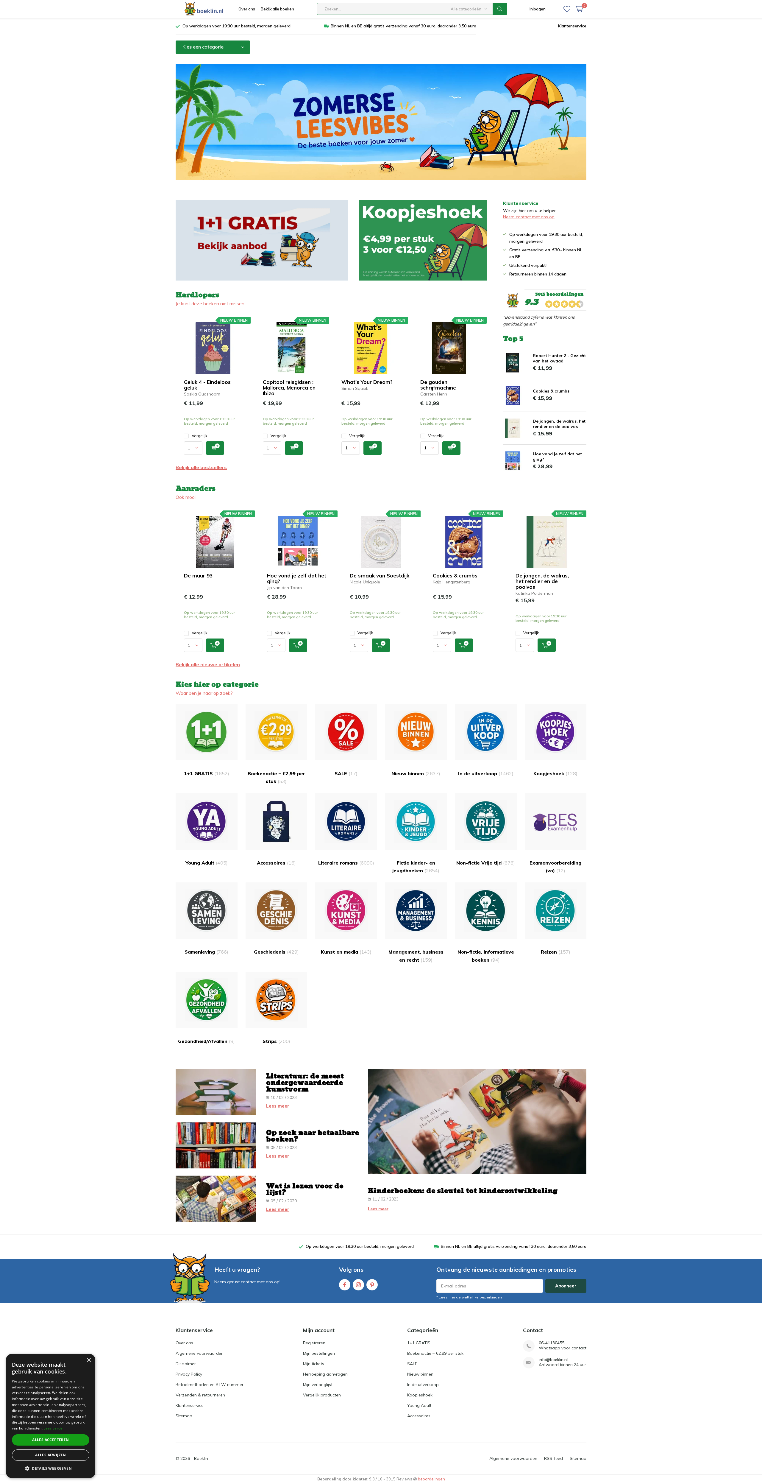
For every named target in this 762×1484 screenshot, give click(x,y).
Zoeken (500, 9)
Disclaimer (186, 1363)
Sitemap (184, 1415)
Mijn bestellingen (319, 1353)
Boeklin (201, 1458)
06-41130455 (551, 1343)
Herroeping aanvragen (325, 1374)
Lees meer (277, 1106)
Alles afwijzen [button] (50, 1454)
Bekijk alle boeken (277, 9)
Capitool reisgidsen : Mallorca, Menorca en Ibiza (289, 387)
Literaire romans (346, 863)
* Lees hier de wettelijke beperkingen (469, 1297)
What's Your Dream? (367, 382)
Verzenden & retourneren (200, 1395)
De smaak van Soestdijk (379, 575)
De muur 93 (198, 575)
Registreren (314, 1343)
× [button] (88, 1360)
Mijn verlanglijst (317, 1384)
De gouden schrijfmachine (438, 385)
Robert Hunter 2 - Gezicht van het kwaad (559, 358)
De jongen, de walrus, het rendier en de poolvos (559, 423)
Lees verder (53, 1428)
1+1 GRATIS (206, 773)
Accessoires (276, 863)
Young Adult (206, 863)
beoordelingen (431, 1479)
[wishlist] (566, 9)
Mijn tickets (313, 1363)
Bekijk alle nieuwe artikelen (208, 664)
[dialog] (50, 1416)
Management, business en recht (416, 956)
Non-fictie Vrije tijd (485, 863)
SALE (346, 773)
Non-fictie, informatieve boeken (485, 956)
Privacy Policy (189, 1374)
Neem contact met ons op (529, 216)
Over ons (246, 9)
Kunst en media (346, 952)
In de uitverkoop (485, 773)
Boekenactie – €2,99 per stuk (276, 777)
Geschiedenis (276, 952)
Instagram (358, 1284)
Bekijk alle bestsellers (201, 467)
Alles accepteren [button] (50, 1439)
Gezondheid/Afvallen (206, 1041)
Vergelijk (199, 435)
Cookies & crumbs (551, 391)
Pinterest (372, 1284)
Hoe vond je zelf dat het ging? (296, 578)
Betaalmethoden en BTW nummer (209, 1384)
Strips (276, 1041)
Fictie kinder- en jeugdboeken (415, 866)
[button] (50, 1468)
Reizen (555, 952)
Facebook (344, 1284)
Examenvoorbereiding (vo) (555, 866)
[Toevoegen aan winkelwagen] (215, 448)
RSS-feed (553, 1458)
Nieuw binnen (415, 773)
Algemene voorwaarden (200, 1353)
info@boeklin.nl (553, 1359)
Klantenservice (572, 26)
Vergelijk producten (322, 1395)
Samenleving (206, 952)
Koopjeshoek (555, 773)
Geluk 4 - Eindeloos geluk (207, 385)
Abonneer (566, 1286)
